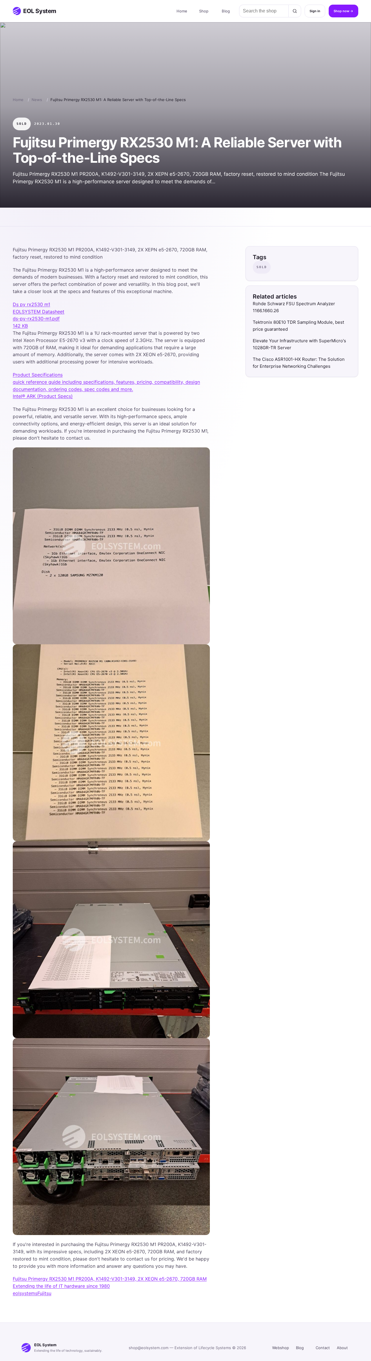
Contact (323, 1347)
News (37, 99)
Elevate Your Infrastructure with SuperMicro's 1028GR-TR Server (299, 344)
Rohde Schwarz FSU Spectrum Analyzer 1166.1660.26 (294, 307)
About (342, 1347)
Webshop (280, 1347)
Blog (226, 11)
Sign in (315, 11)
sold (22, 124)
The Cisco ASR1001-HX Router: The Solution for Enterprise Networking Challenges (299, 362)
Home (182, 11)
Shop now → (343, 11)
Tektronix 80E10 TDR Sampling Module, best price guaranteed (298, 325)
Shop (203, 11)
